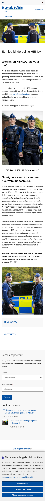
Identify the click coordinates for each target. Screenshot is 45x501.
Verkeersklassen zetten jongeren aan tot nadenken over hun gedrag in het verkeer (20, 411)
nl (3, 2)
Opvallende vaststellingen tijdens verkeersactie (23, 422)
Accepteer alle (22, 484)
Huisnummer (7, 385)
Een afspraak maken (21, 449)
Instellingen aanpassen (22, 489)
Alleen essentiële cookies (22, 495)
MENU (38, 10)
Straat (4, 373)
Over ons (8, 16)
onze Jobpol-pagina (21, 94)
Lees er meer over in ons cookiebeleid (17, 477)
